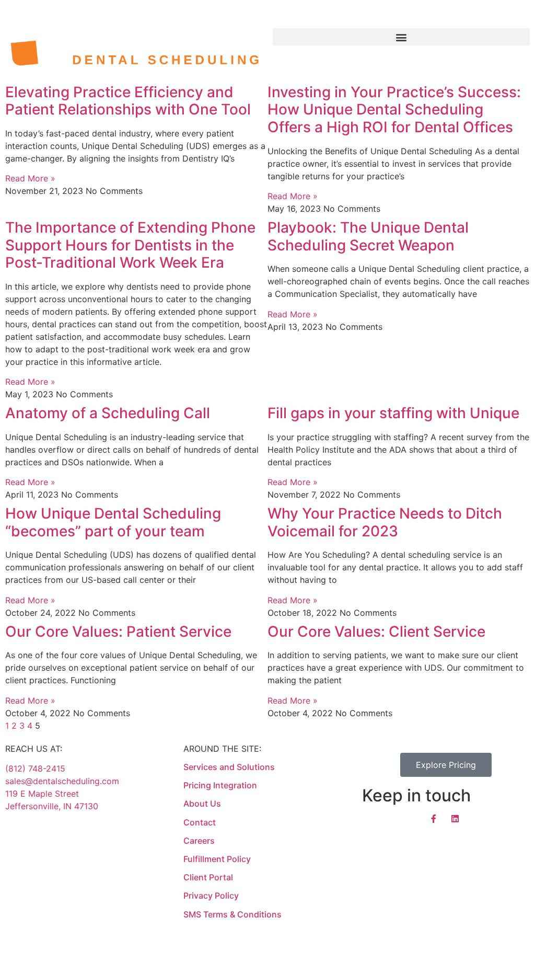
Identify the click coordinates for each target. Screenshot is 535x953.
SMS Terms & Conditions (232, 914)
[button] (401, 36)
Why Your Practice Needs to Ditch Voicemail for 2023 (385, 522)
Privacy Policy (211, 895)
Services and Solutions (229, 767)
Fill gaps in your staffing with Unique (393, 413)
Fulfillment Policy (217, 859)
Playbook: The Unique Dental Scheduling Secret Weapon (368, 236)
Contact (199, 822)
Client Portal (208, 877)
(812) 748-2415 (35, 768)
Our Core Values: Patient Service (118, 631)
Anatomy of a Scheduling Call (107, 413)
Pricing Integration (220, 785)
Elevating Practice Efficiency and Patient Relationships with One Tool (128, 101)
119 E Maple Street (42, 793)
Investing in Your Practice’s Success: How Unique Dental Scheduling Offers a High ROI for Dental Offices (394, 109)
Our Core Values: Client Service (376, 631)
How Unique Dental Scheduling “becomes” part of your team (113, 522)
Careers (200, 840)
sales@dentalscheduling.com (62, 781)
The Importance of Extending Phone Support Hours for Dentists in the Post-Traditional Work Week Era (130, 245)
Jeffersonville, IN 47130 (51, 806)
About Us (202, 803)
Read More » (30, 178)
